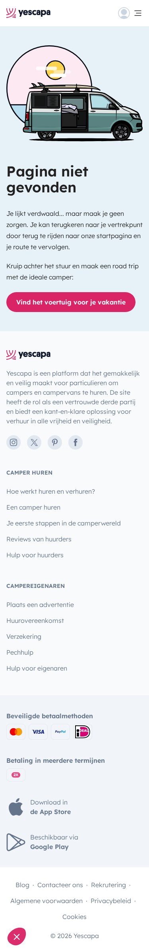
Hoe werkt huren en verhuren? (50, 491)
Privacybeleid (111, 901)
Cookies (74, 917)
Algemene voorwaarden (46, 901)
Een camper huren (33, 507)
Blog (22, 885)
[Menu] (130, 13)
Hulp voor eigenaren (36, 668)
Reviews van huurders (39, 539)
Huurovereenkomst (35, 620)
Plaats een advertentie (40, 605)
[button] (16, 936)
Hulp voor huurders (35, 555)
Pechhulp (19, 652)
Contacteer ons (60, 885)
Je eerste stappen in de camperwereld (63, 523)
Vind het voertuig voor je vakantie (71, 302)
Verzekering (23, 636)
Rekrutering (108, 885)
